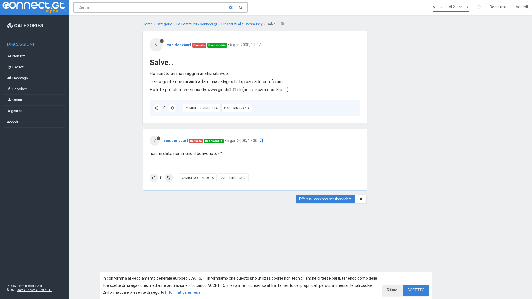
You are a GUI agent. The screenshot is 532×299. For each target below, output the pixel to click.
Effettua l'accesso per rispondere (325, 199)
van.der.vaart (179, 45)
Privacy (11, 285)
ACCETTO (415, 290)
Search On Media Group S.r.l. (34, 290)
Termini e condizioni (31, 285)
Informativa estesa (182, 292)
